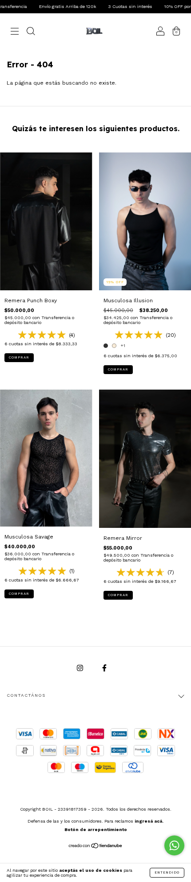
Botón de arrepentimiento (95, 829)
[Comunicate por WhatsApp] (174, 845)
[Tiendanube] (95, 846)
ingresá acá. (149, 821)
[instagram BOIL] (81, 668)
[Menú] (14, 32)
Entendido (167, 872)
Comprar (19, 357)
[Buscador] (30, 32)
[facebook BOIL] (104, 668)
